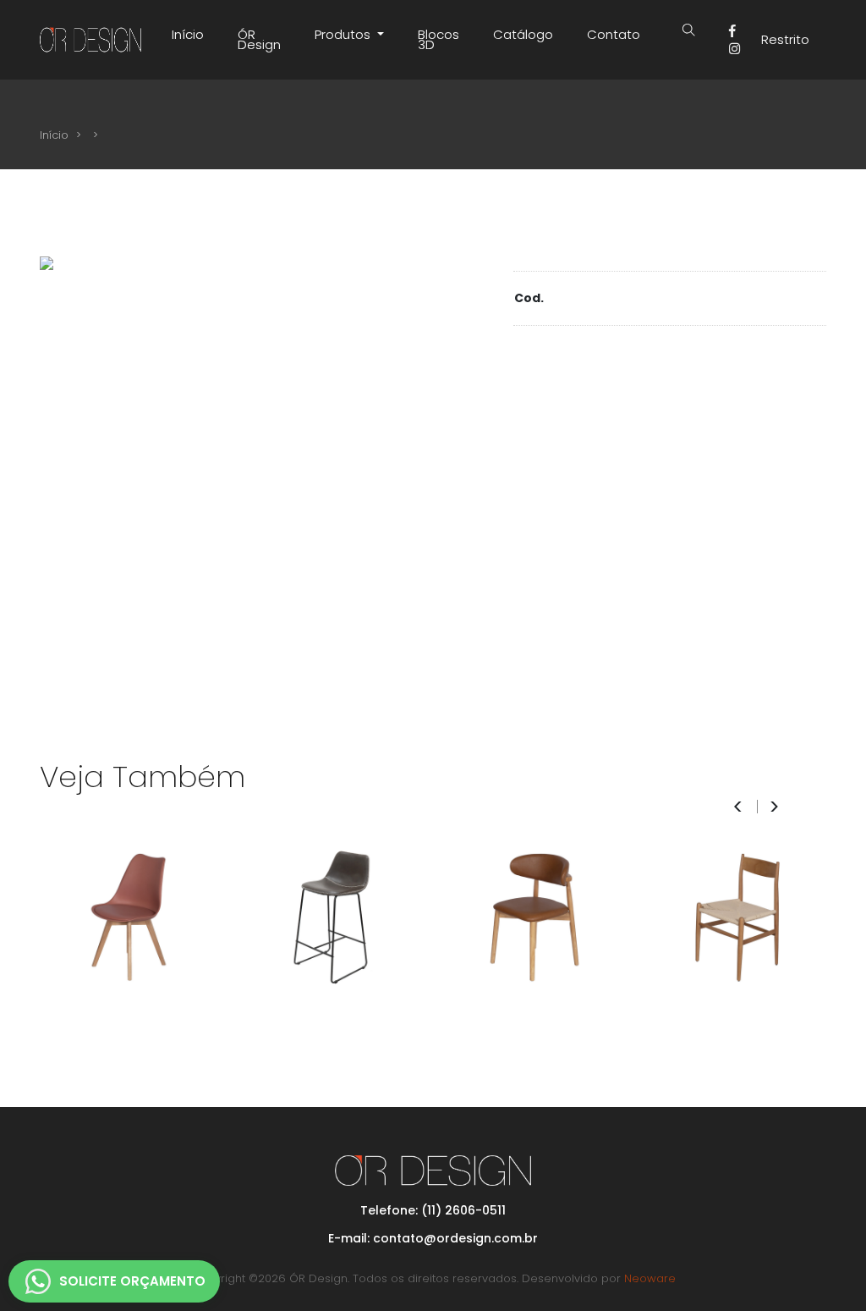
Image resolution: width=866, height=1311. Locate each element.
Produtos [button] (344, 34)
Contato (613, 34)
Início (188, 34)
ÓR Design (259, 39)
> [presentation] (774, 807)
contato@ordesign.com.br (455, 1238)
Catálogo (523, 34)
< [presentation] (737, 807)
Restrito (785, 39)
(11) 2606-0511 (463, 1210)
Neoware (650, 1278)
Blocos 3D (438, 39)
